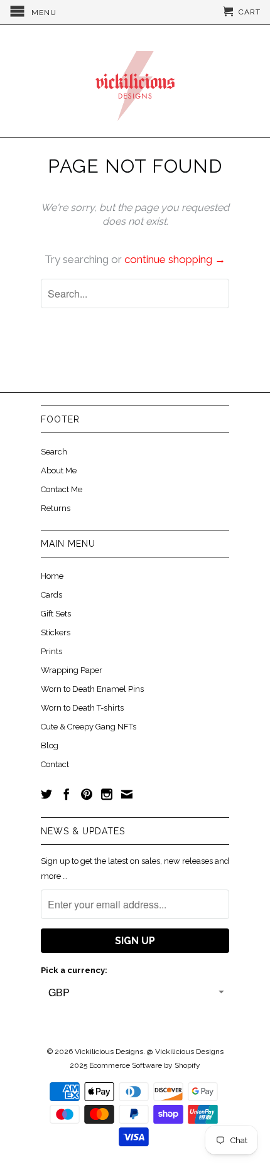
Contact (55, 764)
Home (52, 576)
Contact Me (61, 489)
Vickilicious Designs (109, 1051)
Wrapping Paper (71, 670)
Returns (55, 508)
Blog (49, 745)
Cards (51, 595)
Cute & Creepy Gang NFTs (88, 726)
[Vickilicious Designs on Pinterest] (86, 794)
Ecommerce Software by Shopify (144, 1065)
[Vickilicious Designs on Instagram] (106, 794)
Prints (51, 651)
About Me (59, 470)
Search (54, 451)
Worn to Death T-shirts (82, 708)
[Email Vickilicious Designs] (126, 794)
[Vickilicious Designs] (135, 81)
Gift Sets (56, 613)
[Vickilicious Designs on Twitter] (46, 794)
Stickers (55, 632)
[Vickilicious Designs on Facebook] (66, 794)
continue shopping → (174, 259)
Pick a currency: (74, 970)
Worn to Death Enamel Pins (92, 689)
